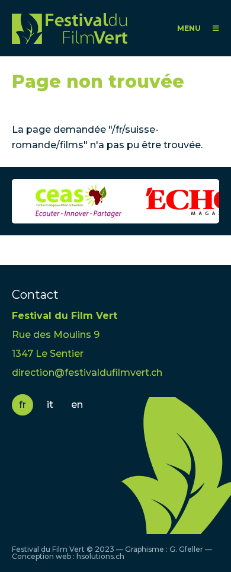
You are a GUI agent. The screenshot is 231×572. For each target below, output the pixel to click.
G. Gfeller (186, 549)
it (50, 404)
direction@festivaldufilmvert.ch (87, 372)
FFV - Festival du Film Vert (69, 28)
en (77, 404)
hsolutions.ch (100, 556)
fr (22, 404)
